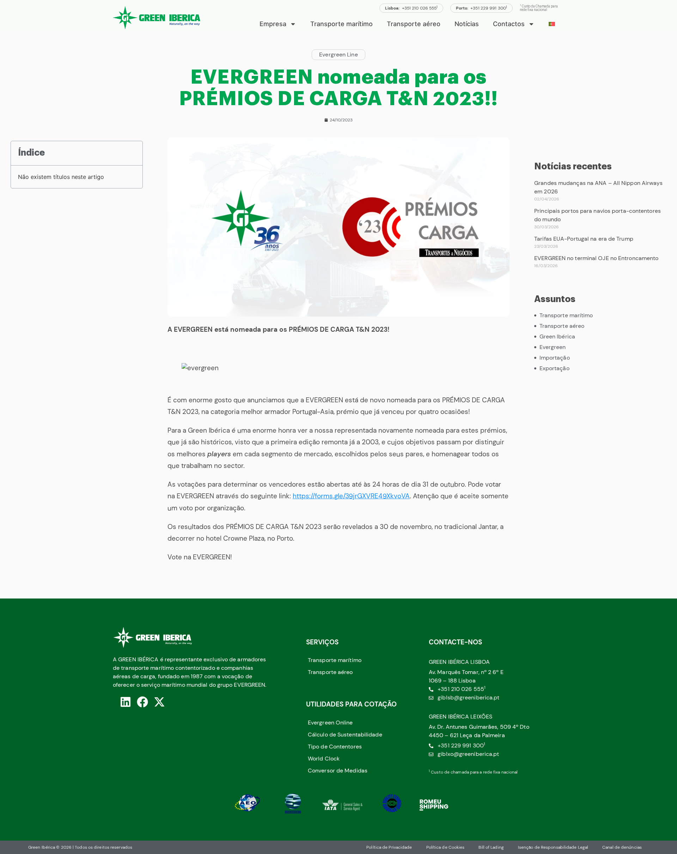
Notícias (467, 24)
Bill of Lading (491, 847)
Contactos (509, 24)
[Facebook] (142, 702)
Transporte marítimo (341, 24)
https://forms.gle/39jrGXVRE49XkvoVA (351, 496)
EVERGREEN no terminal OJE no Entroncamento (596, 258)
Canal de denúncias (622, 847)
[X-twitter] (159, 702)
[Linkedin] (125, 702)
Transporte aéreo (413, 24)
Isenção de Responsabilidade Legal (553, 847)
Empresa (273, 24)
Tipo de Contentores (335, 746)
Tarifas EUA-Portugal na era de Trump (583, 238)
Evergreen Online (330, 722)
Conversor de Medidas (337, 770)
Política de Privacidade (389, 847)
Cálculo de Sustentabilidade (345, 734)
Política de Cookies (445, 847)
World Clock (324, 758)
